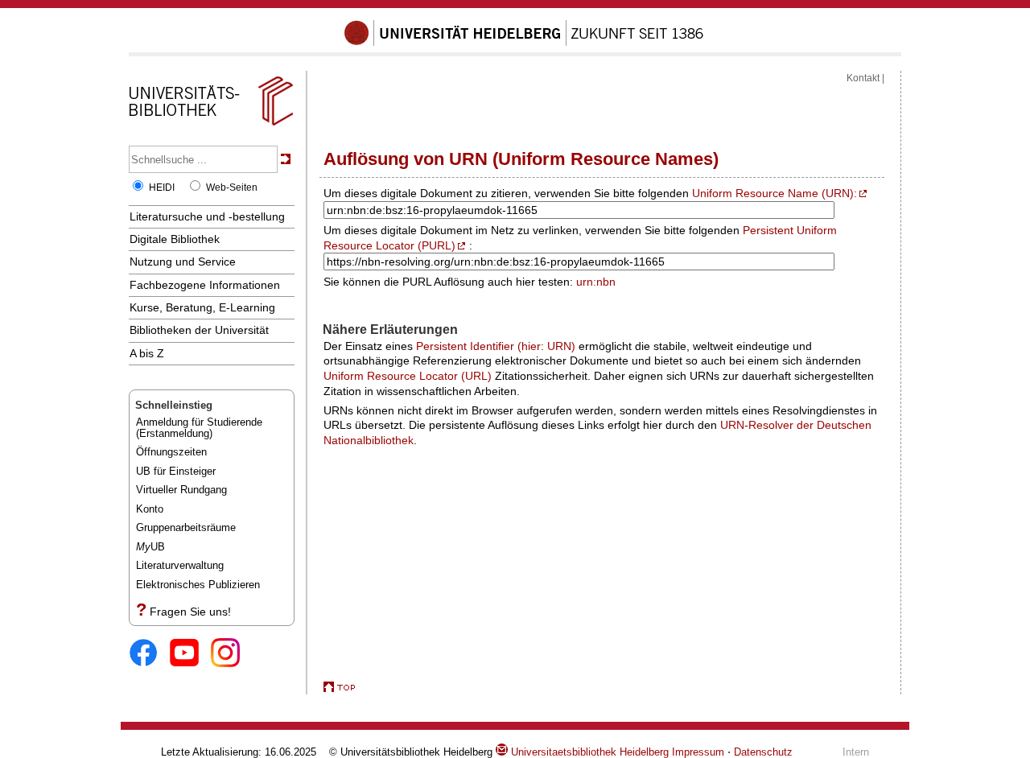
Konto (149, 509)
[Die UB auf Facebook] (149, 653)
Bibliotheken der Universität (199, 329)
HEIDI (162, 187)
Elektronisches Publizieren (198, 585)
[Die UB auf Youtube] (190, 653)
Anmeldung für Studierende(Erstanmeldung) (199, 427)
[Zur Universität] (524, 42)
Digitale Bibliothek (175, 239)
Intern (856, 752)
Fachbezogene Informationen (205, 284)
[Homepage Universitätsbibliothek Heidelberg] (211, 125)
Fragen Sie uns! (190, 611)
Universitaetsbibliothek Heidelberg (588, 752)
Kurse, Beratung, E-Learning (202, 307)
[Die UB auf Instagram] (231, 653)
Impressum (698, 752)
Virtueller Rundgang (181, 490)
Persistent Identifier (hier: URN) (495, 346)
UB (150, 547)
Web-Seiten (232, 187)
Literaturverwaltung (180, 565)
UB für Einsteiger (176, 471)
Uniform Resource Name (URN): (774, 193)
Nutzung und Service (183, 261)
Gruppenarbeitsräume (186, 527)
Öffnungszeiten (171, 452)
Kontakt (863, 78)
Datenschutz (763, 752)
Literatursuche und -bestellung (207, 216)
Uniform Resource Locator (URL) (407, 375)
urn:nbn (596, 281)
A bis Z (147, 353)
